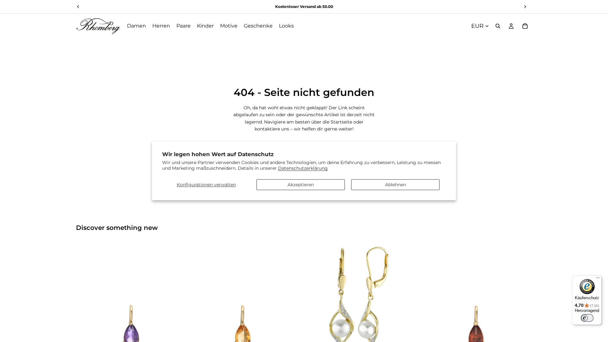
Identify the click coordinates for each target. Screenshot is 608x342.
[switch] (587, 318)
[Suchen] (498, 26)
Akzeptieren (301, 184)
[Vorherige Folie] (85, 298)
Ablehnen (395, 184)
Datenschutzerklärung (303, 168)
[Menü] (598, 279)
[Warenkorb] (525, 26)
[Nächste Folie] (177, 298)
